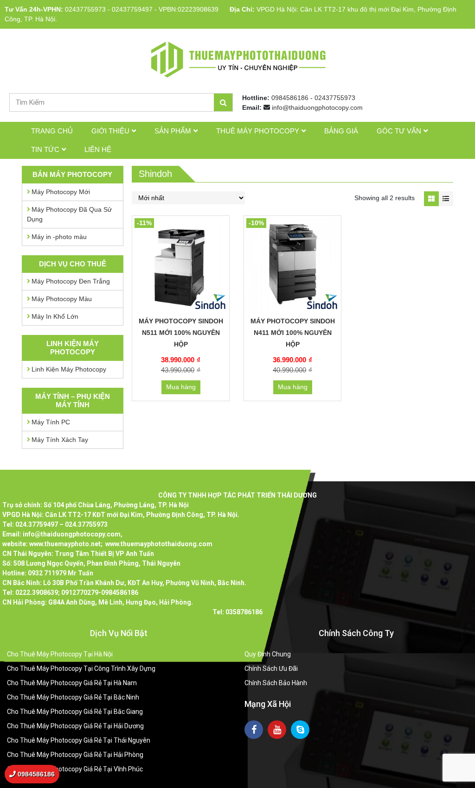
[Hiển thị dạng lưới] (431, 198)
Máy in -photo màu (59, 236)
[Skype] (300, 729)
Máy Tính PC (51, 422)
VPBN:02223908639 (188, 9)
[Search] (223, 102)
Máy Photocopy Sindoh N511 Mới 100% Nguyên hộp (181, 332)
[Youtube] (277, 729)
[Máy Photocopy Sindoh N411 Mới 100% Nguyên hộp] (292, 264)
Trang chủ (52, 131)
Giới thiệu (110, 131)
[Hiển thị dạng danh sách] (446, 198)
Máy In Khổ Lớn (55, 316)
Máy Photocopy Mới (61, 191)
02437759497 (132, 9)
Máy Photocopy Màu (62, 299)
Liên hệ (97, 149)
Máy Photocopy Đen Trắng (71, 281)
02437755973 (85, 9)
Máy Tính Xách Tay (60, 439)
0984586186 (289, 97)
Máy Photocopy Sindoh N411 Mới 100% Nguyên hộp (292, 332)
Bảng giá (341, 131)
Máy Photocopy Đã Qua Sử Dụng (69, 214)
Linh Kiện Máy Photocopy (69, 369)
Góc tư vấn (399, 131)
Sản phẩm (172, 131)
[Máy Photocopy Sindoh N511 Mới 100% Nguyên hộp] (180, 264)
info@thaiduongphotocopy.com (317, 107)
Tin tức (45, 149)
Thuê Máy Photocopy (257, 131)
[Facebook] (253, 729)
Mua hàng (181, 387)
